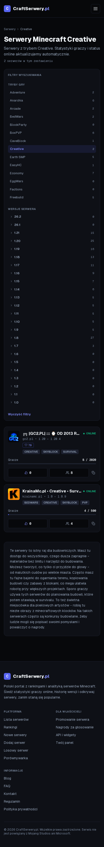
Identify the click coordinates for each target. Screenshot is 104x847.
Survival (70, 451)
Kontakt (10, 794)
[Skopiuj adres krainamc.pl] (93, 523)
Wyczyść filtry (19, 414)
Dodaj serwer (14, 743)
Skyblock (50, 451)
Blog (7, 778)
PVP (85, 502)
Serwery (9, 29)
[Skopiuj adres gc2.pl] (93, 472)
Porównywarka (16, 758)
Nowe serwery (15, 735)
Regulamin (12, 801)
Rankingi (10, 727)
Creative (31, 451)
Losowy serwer (16, 750)
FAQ (7, 786)
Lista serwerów (16, 719)
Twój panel (65, 743)
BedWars (31, 502)
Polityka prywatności (20, 809)
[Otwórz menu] (95, 8)
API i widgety (66, 735)
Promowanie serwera (72, 719)
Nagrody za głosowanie (75, 727)
